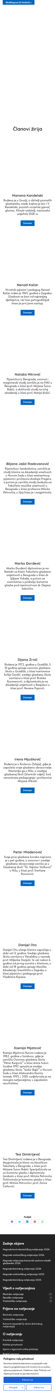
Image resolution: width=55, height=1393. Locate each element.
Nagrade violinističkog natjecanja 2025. (23, 1274)
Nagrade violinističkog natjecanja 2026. (24, 1255)
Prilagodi (13, 1387)
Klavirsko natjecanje (13, 1314)
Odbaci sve (39, 1387)
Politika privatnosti (13, 1344)
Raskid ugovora (11, 1353)
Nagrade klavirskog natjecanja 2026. (22, 1268)
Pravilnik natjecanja (13, 1340)
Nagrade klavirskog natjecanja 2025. (22, 1279)
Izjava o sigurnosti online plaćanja (20, 1349)
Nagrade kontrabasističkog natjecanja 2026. (26, 1249)
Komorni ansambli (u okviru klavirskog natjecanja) (22, 1325)
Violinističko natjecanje (15, 1319)
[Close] (52, 1357)
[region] (27, 1373)
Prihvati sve (27, 1379)
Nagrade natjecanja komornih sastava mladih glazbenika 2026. (27, 1261)
